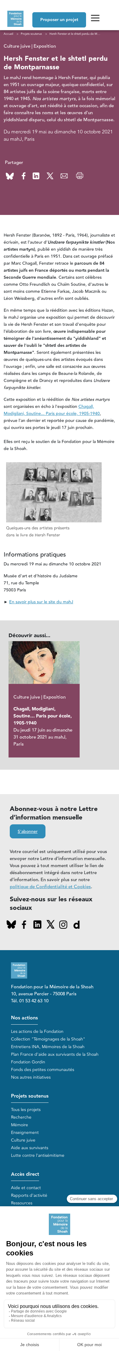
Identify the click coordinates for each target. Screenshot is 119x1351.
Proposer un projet (59, 19)
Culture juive (23, 1140)
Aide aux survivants (29, 1148)
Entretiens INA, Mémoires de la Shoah (48, 1047)
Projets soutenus (30, 1096)
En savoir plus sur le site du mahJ (41, 602)
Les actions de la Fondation (37, 1031)
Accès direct (25, 1174)
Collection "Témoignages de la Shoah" (48, 1039)
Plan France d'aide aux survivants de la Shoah (55, 1054)
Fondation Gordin (28, 1062)
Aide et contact (26, 1188)
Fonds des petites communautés (42, 1069)
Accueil (8, 34)
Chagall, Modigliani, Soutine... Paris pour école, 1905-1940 (52, 410)
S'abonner (28, 831)
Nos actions (24, 1018)
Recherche (21, 1117)
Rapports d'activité (29, 1195)
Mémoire (19, 1125)
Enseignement (25, 1132)
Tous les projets (26, 1109)
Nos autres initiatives (31, 1077)
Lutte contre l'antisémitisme (37, 1155)
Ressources (21, 1203)
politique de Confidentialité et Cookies (50, 886)
